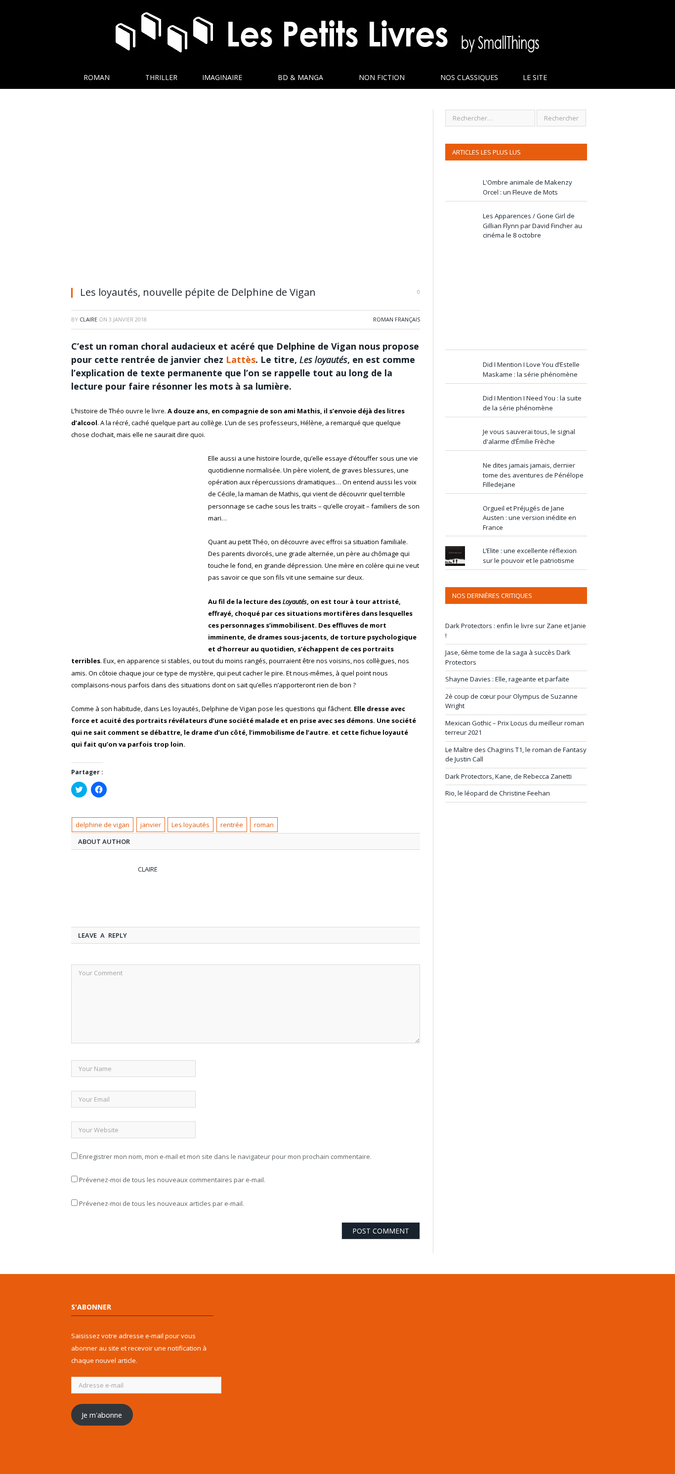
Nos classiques (469, 77)
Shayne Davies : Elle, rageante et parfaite (507, 679)
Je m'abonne (102, 1415)
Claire (88, 319)
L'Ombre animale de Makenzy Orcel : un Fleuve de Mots (527, 187)
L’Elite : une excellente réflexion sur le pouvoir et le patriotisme (530, 555)
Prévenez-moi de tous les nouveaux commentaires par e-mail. (172, 1179)
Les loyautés (190, 824)
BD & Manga (300, 77)
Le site (535, 77)
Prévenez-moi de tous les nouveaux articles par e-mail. (161, 1203)
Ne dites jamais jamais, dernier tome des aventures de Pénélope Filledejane (533, 475)
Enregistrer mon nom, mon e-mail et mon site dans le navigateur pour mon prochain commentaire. (225, 1156)
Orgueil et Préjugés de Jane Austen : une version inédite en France (529, 518)
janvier (150, 824)
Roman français (396, 319)
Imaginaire (222, 77)
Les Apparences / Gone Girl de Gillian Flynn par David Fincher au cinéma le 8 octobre (532, 225)
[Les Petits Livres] (337, 33)
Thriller (161, 77)
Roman (97, 77)
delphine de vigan (102, 824)
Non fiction (382, 77)
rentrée (231, 824)
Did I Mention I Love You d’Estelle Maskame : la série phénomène (531, 369)
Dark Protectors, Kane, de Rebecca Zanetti (508, 776)
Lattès (240, 359)
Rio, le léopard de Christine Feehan (497, 793)
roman (264, 824)
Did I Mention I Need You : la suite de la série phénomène (532, 403)
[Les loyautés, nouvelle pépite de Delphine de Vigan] (245, 194)
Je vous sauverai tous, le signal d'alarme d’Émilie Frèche (529, 436)
